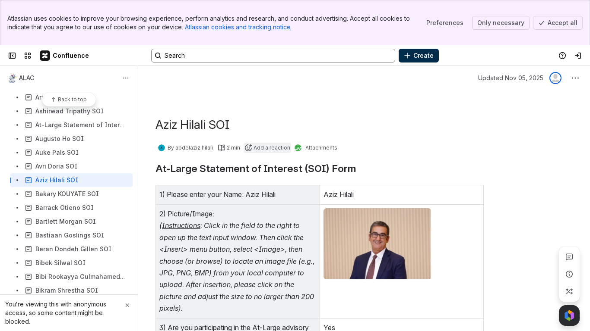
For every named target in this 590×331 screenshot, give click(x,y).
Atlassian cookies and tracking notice (238, 27)
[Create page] (569, 291)
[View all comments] (569, 257)
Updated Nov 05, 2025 (510, 77)
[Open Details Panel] (569, 274)
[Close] (127, 305)
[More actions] (126, 78)
